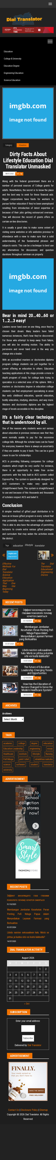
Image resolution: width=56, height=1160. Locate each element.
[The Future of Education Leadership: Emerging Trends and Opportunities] (10, 670)
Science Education (12, 80)
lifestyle (29, 545)
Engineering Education (13, 73)
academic (7, 743)
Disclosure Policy (29, 1109)
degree (34, 743)
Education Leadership (13, 748)
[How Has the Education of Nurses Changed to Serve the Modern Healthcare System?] (10, 687)
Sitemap (44, 1109)
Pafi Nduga (8, 759)
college (21, 743)
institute (23, 754)
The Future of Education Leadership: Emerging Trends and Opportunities (36, 670)
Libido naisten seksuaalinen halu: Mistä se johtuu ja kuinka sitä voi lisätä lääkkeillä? (37, 653)
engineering (35, 748)
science (6, 764)
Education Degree (11, 66)
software (20, 764)
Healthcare (8, 754)
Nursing (49, 754)
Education (8, 51)
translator (39, 545)
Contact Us (13, 1109)
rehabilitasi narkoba (44, 759)
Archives (7, 713)
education (18, 545)
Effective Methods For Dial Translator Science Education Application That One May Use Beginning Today (8, 577)
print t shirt (24, 759)
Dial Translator (34, 1045)
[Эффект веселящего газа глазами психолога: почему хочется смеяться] (10, 612)
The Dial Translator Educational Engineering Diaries (47, 569)
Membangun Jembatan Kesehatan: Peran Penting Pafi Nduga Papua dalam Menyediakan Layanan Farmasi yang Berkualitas (36, 633)
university (7, 769)
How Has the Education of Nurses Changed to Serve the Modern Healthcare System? (37, 687)
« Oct (26, 1003)
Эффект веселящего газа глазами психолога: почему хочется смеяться (37, 613)
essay (50, 748)
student (34, 764)
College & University (12, 58)
